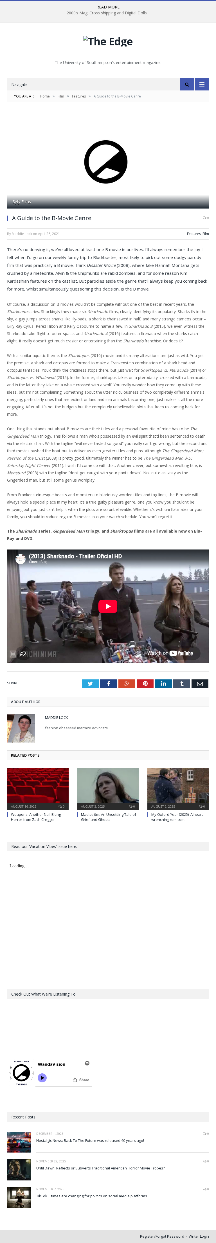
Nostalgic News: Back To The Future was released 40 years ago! (90, 1140)
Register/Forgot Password (162, 1236)
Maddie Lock (56, 717)
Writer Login (199, 1236)
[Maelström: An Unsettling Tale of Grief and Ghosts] (108, 788)
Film (205, 233)
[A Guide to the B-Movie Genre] (108, 162)
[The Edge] (108, 40)
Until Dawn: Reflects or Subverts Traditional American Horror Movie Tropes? (100, 1168)
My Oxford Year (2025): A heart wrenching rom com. (177, 817)
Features (194, 233)
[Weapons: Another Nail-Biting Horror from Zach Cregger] (38, 788)
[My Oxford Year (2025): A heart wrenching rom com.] (178, 788)
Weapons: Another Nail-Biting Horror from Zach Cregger (36, 817)
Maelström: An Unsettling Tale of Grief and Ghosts (108, 817)
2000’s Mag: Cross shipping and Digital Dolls (107, 12)
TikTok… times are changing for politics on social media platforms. (92, 1195)
